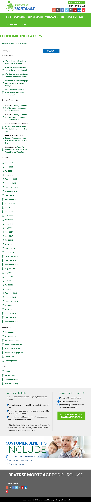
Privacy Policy (26, 500)
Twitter (16, 487)
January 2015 (10, 313)
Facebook (13, 487)
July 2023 (8, 207)
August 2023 (10, 203)
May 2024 (9, 167)
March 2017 (9, 244)
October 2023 (10, 195)
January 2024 (10, 183)
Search (51, 51)
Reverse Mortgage (12, 348)
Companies (9, 332)
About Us (31, 17)
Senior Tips (9, 357)
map (7, 491)
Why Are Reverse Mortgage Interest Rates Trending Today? (16, 83)
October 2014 (10, 317)
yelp (22, 487)
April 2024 (9, 171)
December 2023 (11, 187)
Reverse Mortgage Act (14, 352)
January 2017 (10, 252)
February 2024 (11, 179)
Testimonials (12, 24)
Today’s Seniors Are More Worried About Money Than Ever (16, 108)
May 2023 (9, 216)
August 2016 (10, 268)
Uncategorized (11, 360)
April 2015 (9, 305)
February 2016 (11, 293)
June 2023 (9, 211)
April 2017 (9, 240)
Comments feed (11, 379)
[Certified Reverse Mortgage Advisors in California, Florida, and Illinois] (18, 6)
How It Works (19, 17)
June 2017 (9, 232)
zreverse (16, 43)
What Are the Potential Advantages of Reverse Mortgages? (14, 92)
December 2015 (11, 301)
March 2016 (9, 289)
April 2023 (9, 220)
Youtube (7, 487)
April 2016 (9, 285)
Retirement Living (12, 340)
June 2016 (9, 277)
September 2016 (11, 264)
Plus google (10, 487)
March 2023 (9, 224)
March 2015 (9, 309)
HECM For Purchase (69, 17)
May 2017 (9, 236)
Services (40, 17)
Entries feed (10, 375)
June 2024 (9, 163)
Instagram (19, 487)
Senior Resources (76, 2)
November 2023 (11, 191)
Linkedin (25, 487)
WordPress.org (11, 383)
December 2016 (11, 256)
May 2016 (9, 281)
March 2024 (9, 175)
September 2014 (11, 321)
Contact (24, 24)
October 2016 (10, 260)
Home (8, 17)
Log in (7, 371)
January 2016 (10, 297)
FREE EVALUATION (52, 17)
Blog (81, 17)
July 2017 (8, 228)
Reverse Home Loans (13, 344)
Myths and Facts (11, 336)
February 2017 (11, 248)
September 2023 (11, 199)
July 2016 (8, 273)
